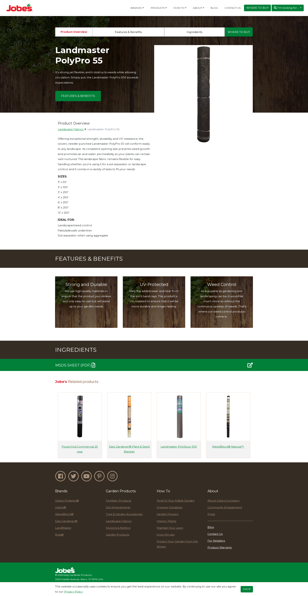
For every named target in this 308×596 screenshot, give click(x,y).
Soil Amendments (118, 507)
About (197, 7)
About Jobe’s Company (223, 500)
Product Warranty (219, 547)
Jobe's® (60, 507)
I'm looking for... (288, 7)
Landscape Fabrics (70, 129)
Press (211, 514)
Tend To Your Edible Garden (175, 500)
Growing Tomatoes (169, 507)
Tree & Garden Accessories (124, 514)
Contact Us (233, 7)
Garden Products (117, 534)
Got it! (247, 589)
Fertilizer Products (118, 500)
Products (158, 7)
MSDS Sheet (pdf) (73, 365)
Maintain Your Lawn (170, 528)
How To (178, 7)
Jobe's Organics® (67, 500)
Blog (214, 7)
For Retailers (216, 540)
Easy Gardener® (66, 521)
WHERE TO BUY (257, 7)
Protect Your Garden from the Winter (177, 544)
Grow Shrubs (165, 534)
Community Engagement (224, 507)
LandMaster (63, 528)
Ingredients (194, 32)
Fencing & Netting (118, 528)
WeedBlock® (64, 514)
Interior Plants (166, 521)
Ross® (59, 534)
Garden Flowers (167, 514)
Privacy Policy (73, 591)
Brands (136, 7)
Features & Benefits (128, 32)
